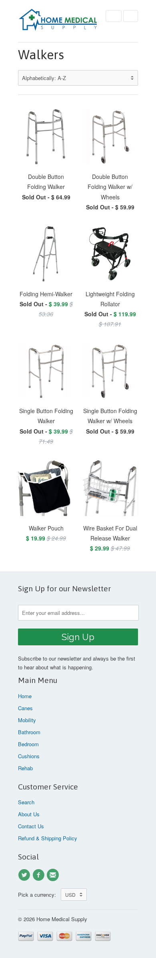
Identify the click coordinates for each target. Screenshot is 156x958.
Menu (114, 16)
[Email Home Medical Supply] (54, 875)
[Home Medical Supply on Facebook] (39, 875)
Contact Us (31, 826)
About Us (29, 814)
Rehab (25, 768)
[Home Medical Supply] (58, 21)
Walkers (41, 54)
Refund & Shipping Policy (47, 838)
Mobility (27, 720)
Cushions (29, 756)
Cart (130, 16)
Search (26, 802)
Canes (25, 708)
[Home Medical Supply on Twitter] (25, 875)
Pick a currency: (39, 894)
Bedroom (28, 744)
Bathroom (29, 732)
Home (25, 696)
